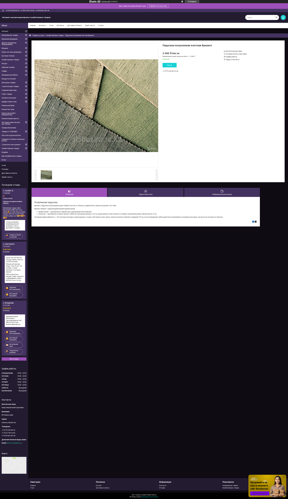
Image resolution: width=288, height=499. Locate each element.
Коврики (5, 152)
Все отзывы (14, 359)
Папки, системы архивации (11, 52)
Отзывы (5, 169)
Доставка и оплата (9, 173)
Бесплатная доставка (234, 51)
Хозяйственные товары (55, 35)
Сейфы (4, 71)
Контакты (60, 25)
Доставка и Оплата (74, 25)
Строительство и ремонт (11, 144)
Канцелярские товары (10, 35)
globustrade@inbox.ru (14, 443)
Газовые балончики (9, 128)
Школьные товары (9, 82)
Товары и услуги (38, 35)
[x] (255, 222)
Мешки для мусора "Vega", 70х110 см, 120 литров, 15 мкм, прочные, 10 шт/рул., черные (14, 268)
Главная (33, 25)
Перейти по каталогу (158, 6)
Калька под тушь (8, 109)
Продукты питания (9, 79)
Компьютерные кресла (10, 118)
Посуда (4, 63)
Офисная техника (8, 67)
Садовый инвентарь (9, 90)
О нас (51, 25)
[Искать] (276, 17)
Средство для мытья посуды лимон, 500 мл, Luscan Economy (14, 259)
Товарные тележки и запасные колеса (13, 140)
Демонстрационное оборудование (9, 43)
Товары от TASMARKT (10, 131)
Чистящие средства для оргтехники (11, 123)
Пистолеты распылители (11, 135)
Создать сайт (106, 1)
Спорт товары (7, 94)
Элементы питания (9, 98)
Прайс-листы (90, 25)
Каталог (42, 25)
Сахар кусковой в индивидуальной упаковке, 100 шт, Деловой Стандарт (13, 225)
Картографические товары (11, 156)
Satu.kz (154, 495)
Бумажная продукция (9, 39)
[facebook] (253, 222)
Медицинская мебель (10, 75)
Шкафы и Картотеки (9, 102)
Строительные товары (10, 86)
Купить (169, 65)
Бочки (4, 160)
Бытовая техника (8, 56)
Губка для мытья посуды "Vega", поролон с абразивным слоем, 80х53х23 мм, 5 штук (15, 277)
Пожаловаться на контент (149, 497)
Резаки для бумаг (8, 105)
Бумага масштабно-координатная (9, 114)
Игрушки (5, 48)
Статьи (101, 25)
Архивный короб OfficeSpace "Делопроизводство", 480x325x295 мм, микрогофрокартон (14, 320)
